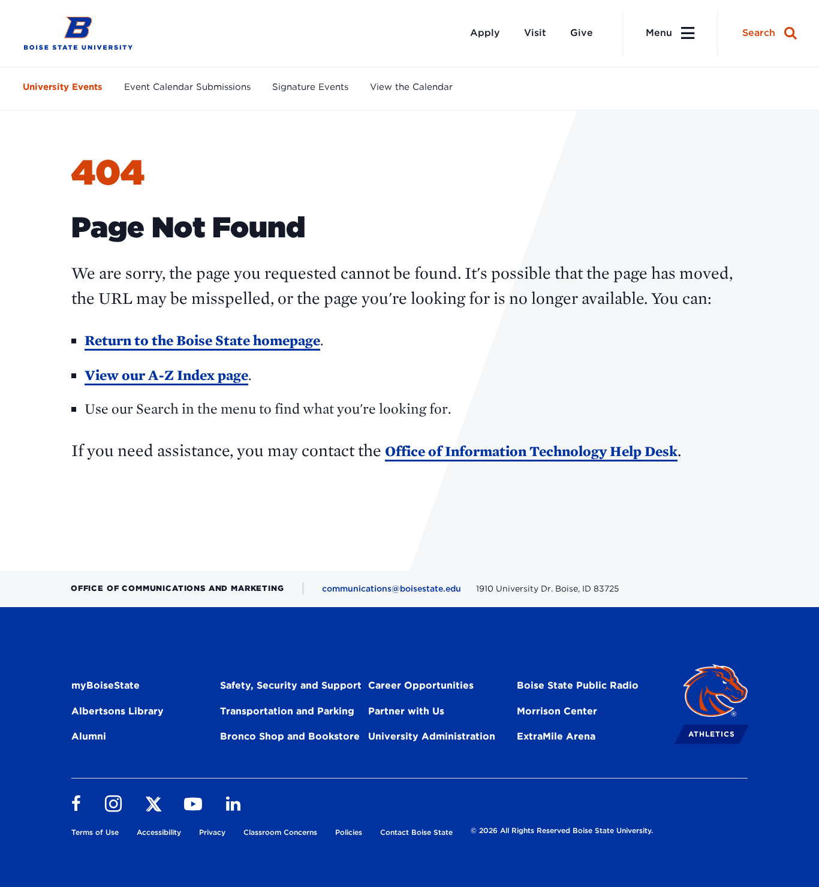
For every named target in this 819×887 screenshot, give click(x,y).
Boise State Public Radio (578, 685)
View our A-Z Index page (166, 375)
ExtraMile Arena (556, 736)
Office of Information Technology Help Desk (531, 451)
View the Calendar (411, 87)
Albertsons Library (117, 711)
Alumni (88, 736)
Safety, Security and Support (291, 685)
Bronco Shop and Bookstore (290, 736)
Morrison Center (557, 711)
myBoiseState (105, 685)
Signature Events (310, 87)
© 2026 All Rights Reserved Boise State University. (562, 830)
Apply (485, 32)
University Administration (431, 736)
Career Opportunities (421, 685)
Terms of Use (95, 832)
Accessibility (159, 832)
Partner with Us (406, 711)
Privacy (212, 832)
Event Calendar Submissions (187, 87)
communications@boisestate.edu (391, 588)
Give (581, 32)
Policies (348, 832)
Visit (535, 32)
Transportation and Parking (287, 711)
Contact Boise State (416, 832)
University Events (63, 87)
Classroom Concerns (280, 832)
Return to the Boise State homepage (202, 340)
